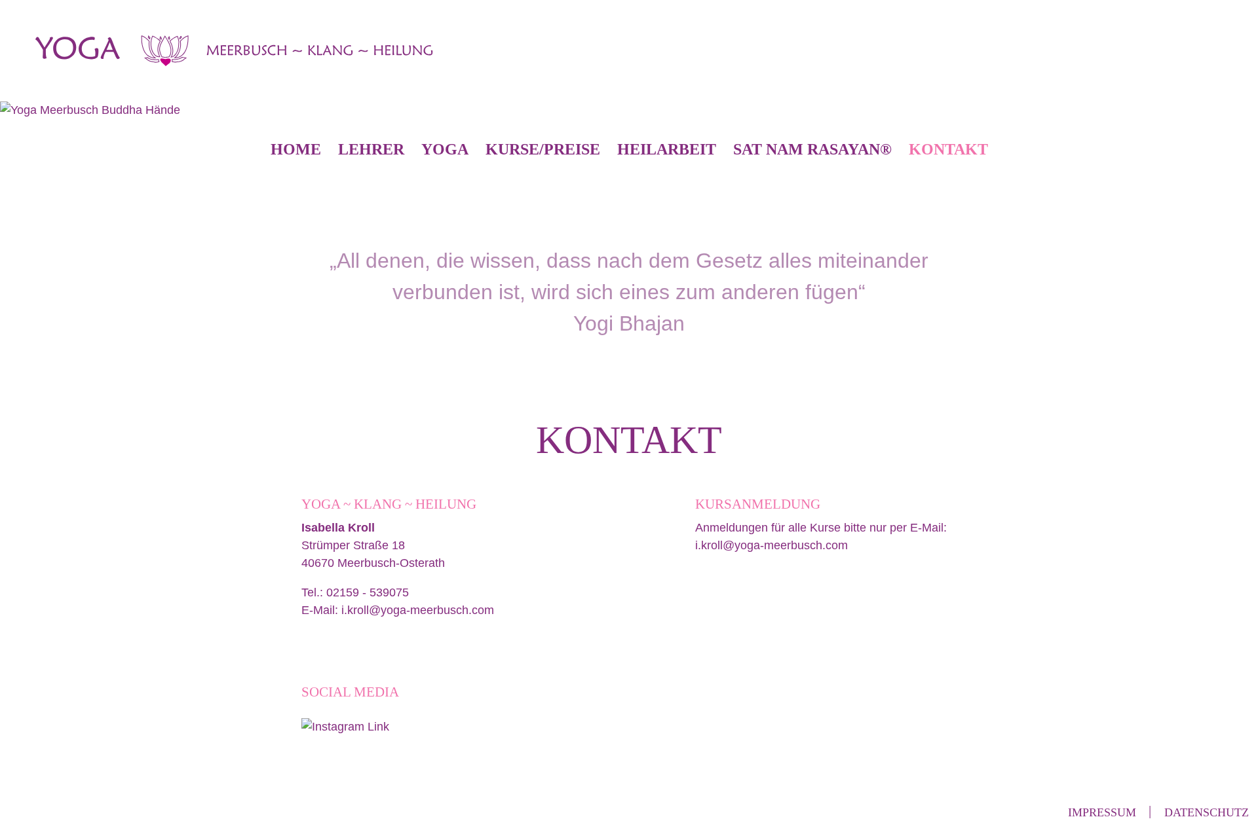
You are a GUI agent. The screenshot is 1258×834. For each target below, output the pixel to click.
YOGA (444, 149)
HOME (296, 149)
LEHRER (371, 149)
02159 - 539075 (367, 592)
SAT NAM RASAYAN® (812, 149)
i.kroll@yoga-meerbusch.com (417, 610)
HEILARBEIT (666, 149)
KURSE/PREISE (543, 149)
